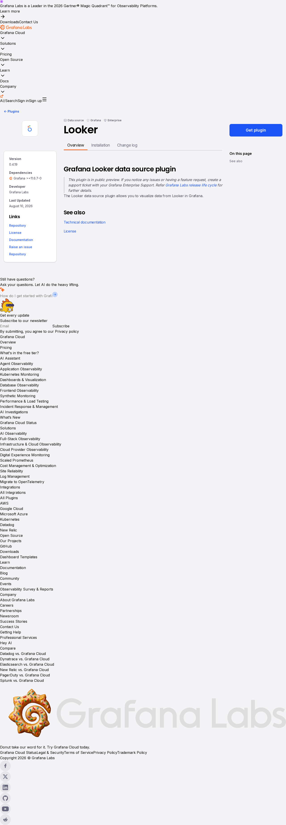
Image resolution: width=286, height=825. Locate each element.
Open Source (11, 59)
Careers (6, 605)
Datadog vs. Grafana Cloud (23, 653)
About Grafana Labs (17, 600)
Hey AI (6, 643)
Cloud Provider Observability (24, 449)
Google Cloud (11, 508)
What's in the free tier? (19, 353)
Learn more (10, 11)
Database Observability (19, 385)
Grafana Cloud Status (18, 422)
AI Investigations (14, 412)
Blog (4, 573)
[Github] (143, 798)
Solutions (8, 43)
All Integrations (13, 492)
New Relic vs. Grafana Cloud (24, 669)
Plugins (13, 111)
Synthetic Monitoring (17, 396)
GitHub (6, 546)
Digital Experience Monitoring (25, 455)
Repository (17, 226)
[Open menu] (44, 99)
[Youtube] (143, 809)
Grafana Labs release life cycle (190, 185)
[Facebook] (143, 766)
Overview (8, 342)
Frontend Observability (19, 390)
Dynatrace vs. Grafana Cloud (24, 659)
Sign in (23, 100)
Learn (5, 70)
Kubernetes (9, 519)
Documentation (21, 240)
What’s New (10, 417)
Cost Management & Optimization (28, 465)
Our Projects (10, 541)
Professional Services (18, 637)
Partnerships (11, 610)
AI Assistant (10, 358)
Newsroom (9, 616)
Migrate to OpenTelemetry (22, 482)
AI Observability (13, 433)
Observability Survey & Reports (26, 589)
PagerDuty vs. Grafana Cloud (25, 675)
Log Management (14, 476)
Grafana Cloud (12, 32)
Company (8, 86)
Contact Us (28, 22)
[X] (143, 776)
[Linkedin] (143, 787)
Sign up (35, 100)
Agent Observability (16, 363)
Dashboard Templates (18, 557)
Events (5, 584)
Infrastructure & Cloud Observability (30, 444)
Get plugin (256, 130)
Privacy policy (67, 331)
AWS (4, 503)
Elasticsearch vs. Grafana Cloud (27, 664)
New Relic (8, 530)
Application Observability (21, 369)
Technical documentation (84, 222)
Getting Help (10, 632)
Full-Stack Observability (20, 439)
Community (9, 578)
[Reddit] (143, 819)
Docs (4, 81)
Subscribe (60, 326)
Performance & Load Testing (24, 401)
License (15, 233)
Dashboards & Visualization (23, 379)
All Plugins (9, 498)
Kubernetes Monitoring (19, 374)
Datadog (7, 524)
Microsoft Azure (14, 514)
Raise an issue (20, 247)
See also (235, 161)
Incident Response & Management (29, 406)
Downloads (9, 22)
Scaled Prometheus (16, 460)
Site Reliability (11, 471)
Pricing (6, 54)
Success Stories (13, 621)
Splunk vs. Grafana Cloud (22, 680)
